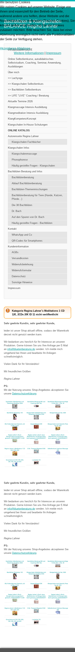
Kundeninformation (18, 246)
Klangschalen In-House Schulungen (28, 124)
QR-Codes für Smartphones (27, 240)
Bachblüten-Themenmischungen (30, 189)
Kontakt (12, 228)
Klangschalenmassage (24, 153)
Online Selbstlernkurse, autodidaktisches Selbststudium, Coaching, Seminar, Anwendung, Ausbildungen (34, 63)
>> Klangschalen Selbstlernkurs (25, 83)
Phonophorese (20, 159)
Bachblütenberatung (23, 177)
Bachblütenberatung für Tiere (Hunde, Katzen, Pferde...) (37, 197)
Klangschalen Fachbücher (26, 142)
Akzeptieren (8, 48)
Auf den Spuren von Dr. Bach (28, 217)
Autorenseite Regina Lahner (23, 136)
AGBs (15, 252)
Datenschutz (19, 276)
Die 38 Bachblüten (22, 205)
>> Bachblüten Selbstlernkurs (24, 89)
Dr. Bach (16, 211)
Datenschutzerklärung (24, 393)
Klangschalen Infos (18, 147)
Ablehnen (23, 48)
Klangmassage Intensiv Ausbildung (27, 107)
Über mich (13, 72)
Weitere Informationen (29, 53)
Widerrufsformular (21, 270)
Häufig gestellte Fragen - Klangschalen (33, 165)
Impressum (14, 288)
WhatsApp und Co (22, 234)
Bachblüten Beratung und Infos (25, 171)
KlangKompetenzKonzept (22, 118)
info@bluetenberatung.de (21, 349)
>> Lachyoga (15, 78)
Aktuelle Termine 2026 (20, 101)
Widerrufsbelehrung (22, 264)
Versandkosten (20, 258)
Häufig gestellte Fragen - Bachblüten (32, 223)
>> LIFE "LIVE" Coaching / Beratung (28, 95)
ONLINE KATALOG (19, 130)
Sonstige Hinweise (22, 282)
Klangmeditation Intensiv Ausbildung (28, 112)
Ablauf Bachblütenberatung (27, 183)
